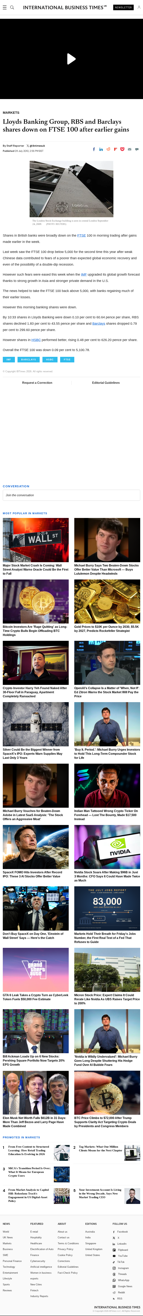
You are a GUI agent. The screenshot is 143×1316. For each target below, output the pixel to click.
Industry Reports (39, 1296)
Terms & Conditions (68, 1243)
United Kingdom (93, 1249)
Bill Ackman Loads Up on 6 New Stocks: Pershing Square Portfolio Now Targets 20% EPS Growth (34, 1060)
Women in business (41, 1272)
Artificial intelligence (41, 1266)
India (87, 1237)
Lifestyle (7, 1278)
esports (34, 1278)
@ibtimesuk (37, 145)
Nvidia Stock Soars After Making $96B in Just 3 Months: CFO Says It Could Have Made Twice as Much (107, 876)
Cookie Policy (65, 1255)
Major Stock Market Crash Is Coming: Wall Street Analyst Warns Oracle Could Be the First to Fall (35, 569)
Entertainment (10, 1272)
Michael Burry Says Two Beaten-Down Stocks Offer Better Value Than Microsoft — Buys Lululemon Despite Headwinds (106, 569)
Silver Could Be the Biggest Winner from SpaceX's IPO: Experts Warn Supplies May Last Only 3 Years (32, 753)
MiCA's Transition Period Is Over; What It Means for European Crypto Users (29, 1172)
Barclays (98, 323)
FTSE (81, 235)
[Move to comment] (137, 149)
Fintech (34, 1290)
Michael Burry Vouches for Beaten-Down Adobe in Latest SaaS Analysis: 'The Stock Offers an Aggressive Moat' (33, 815)
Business (8, 1249)
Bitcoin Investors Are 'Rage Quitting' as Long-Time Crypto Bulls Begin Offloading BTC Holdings (35, 631)
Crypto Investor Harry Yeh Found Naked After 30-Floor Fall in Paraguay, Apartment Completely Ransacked (35, 692)
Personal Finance (12, 1261)
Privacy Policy (65, 1249)
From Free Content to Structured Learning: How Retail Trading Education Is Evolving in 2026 (28, 1150)
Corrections (64, 1261)
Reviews (7, 1290)
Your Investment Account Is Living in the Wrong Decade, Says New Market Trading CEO (100, 1193)
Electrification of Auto (41, 1249)
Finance (34, 1255)
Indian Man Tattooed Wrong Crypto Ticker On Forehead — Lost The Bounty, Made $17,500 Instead (106, 815)
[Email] (129, 149)
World (6, 1231)
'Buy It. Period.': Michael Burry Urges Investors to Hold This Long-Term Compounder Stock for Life (107, 753)
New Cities (36, 1284)
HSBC (36, 340)
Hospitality (36, 1237)
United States (92, 1255)
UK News (8, 1237)
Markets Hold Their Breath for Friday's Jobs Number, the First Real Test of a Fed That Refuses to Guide (105, 938)
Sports (6, 1284)
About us (62, 1231)
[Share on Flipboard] (115, 149)
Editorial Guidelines (106, 382)
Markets (7, 1243)
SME (5, 1255)
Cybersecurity (37, 1261)
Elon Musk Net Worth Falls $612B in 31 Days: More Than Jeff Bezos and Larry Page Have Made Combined (34, 1122)
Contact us (63, 1237)
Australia (90, 1231)
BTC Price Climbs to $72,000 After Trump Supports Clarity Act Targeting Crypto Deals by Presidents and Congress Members (105, 1122)
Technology (9, 1266)
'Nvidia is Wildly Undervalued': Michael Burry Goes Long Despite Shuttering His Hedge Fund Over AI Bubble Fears (105, 1060)
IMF (84, 274)
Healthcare (36, 1243)
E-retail (34, 1231)
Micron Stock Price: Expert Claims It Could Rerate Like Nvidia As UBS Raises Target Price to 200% (107, 999)
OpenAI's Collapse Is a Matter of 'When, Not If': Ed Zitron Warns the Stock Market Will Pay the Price (106, 692)
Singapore (90, 1243)
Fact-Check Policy (68, 1272)
